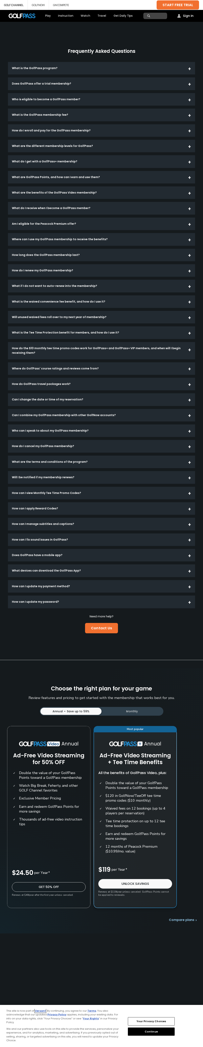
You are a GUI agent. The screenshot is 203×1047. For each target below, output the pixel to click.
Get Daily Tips (123, 16)
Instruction (65, 16)
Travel (102, 16)
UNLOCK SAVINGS (135, 883)
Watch (85, 16)
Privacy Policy (56, 1014)
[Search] (149, 16)
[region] (101, 1026)
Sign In (188, 15)
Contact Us (101, 628)
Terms (91, 1011)
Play (48, 16)
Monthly (132, 711)
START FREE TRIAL (178, 4)
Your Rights (91, 1018)
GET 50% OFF (49, 887)
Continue (151, 1031)
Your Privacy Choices (151, 1021)
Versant (40, 1011)
